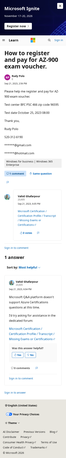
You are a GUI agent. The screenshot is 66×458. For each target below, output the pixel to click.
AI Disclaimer (11, 432)
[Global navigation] (3, 40)
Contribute (9, 437)
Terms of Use (49, 442)
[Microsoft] (33, 40)
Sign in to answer (15, 392)
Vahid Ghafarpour (29, 196)
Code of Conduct (13, 447)
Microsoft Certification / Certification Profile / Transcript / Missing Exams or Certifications (31, 334)
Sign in (58, 40)
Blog (52, 432)
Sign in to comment (16, 248)
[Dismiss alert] (60, 6)
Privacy (25, 437)
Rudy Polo (18, 76)
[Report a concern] (7, 182)
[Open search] (49, 40)
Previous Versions (34, 432)
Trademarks (37, 447)
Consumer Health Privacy (18, 442)
